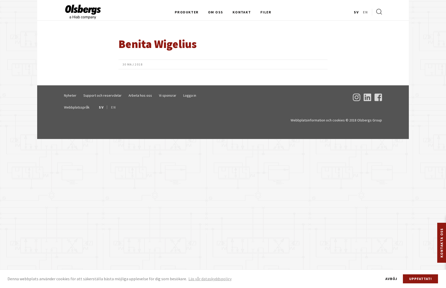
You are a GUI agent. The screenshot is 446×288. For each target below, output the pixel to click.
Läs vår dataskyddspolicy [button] (210, 278)
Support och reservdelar (102, 95)
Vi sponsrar (167, 95)
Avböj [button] (391, 278)
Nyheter (70, 95)
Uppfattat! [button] (420, 278)
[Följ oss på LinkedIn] (367, 99)
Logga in (189, 95)
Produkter (187, 12)
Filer (265, 12)
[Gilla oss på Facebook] (378, 99)
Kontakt (242, 12)
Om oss (215, 12)
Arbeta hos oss (140, 95)
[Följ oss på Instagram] (356, 99)
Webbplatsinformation (308, 120)
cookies (338, 120)
